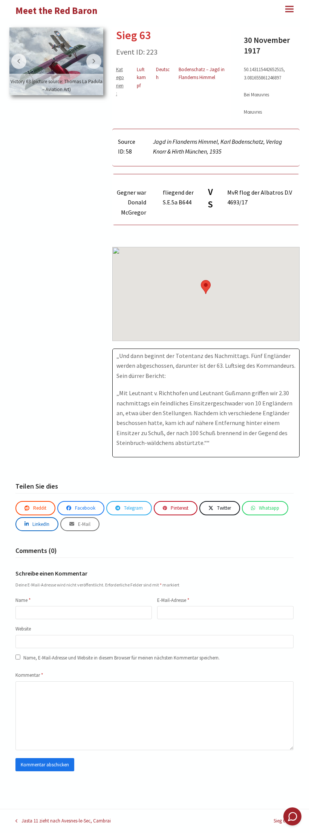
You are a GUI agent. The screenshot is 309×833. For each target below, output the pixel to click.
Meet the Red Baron (56, 11)
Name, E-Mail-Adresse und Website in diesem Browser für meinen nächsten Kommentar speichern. (121, 658)
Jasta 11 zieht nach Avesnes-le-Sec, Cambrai (63, 821)
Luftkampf (141, 77)
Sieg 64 (282, 821)
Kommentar (29, 675)
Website (23, 629)
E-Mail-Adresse (173, 600)
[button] (289, 9)
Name (23, 600)
